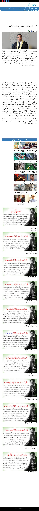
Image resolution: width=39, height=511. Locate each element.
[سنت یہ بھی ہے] (20, 217)
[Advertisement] (18, 16)
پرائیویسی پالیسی (16, 508)
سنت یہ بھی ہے (34, 228)
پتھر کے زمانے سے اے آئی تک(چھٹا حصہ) (30, 349)
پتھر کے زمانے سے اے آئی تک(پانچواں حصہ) (30, 374)
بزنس (16, 8)
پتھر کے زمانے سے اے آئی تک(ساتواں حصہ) (30, 325)
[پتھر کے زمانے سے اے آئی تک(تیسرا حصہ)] (20, 412)
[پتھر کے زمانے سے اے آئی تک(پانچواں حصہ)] (20, 364)
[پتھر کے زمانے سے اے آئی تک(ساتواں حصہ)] (20, 315)
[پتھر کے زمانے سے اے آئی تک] (20, 461)
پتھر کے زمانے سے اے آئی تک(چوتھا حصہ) (30, 398)
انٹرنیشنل (25, 8)
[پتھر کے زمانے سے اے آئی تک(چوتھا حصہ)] (20, 388)
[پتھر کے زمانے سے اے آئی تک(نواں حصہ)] (20, 266)
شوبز (19, 8)
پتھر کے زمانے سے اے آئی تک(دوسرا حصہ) (30, 447)
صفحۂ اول (36, 8)
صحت (13, 8)
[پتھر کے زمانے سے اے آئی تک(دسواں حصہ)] (20, 242)
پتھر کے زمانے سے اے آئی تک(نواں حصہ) (30, 276)
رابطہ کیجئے (23, 508)
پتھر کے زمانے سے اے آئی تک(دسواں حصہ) (30, 252)
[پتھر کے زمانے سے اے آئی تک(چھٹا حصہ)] (20, 339)
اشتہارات (20, 508)
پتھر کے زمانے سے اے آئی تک (32, 471)
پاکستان (29, 8)
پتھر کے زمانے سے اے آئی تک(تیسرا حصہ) (30, 422)
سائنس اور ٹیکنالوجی (8, 8)
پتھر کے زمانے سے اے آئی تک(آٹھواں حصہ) (30, 301)
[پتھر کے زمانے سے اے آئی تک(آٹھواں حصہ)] (20, 290)
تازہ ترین (32, 8)
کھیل (22, 8)
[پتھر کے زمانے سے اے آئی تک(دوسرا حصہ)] (20, 437)
